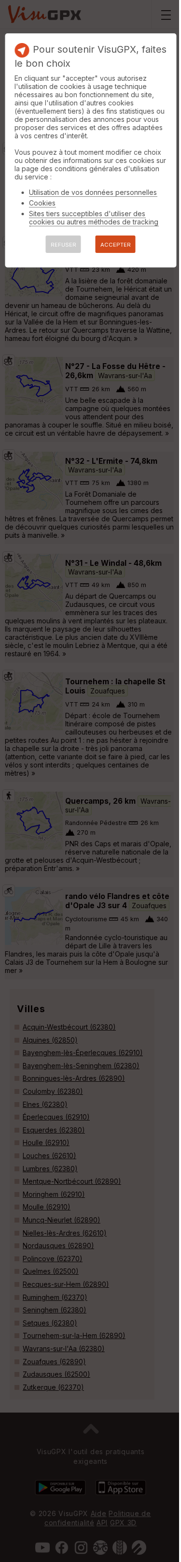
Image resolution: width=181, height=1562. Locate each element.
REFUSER (63, 244)
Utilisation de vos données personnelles (93, 192)
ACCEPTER (115, 244)
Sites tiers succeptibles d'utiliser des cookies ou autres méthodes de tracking (93, 217)
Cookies (42, 203)
